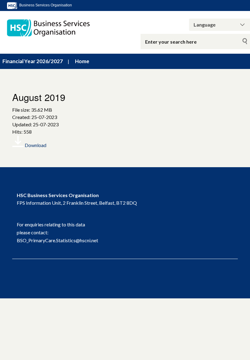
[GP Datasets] (52, 28)
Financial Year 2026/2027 (32, 61)
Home (82, 61)
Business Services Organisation (45, 5)
